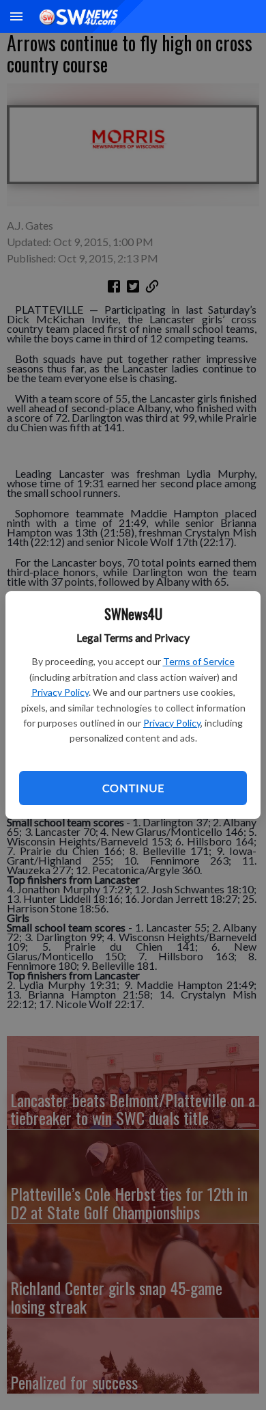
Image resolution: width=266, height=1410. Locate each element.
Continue (133, 787)
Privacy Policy (60, 692)
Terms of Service (199, 661)
